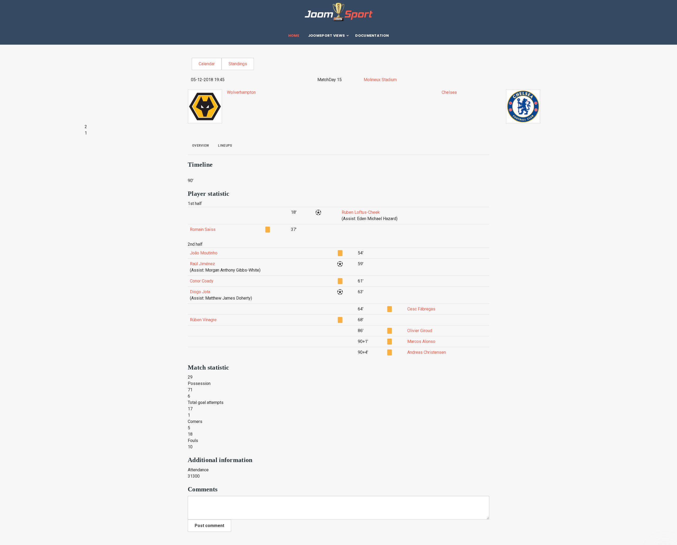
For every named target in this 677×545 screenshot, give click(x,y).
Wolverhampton (241, 92)
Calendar (207, 63)
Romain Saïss (203, 229)
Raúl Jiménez (202, 263)
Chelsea (449, 92)
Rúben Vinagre (203, 319)
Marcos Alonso (421, 341)
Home (293, 35)
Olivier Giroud (419, 330)
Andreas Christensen (426, 352)
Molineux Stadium (380, 79)
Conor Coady (201, 280)
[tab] (200, 145)
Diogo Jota (200, 291)
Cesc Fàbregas (421, 308)
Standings (237, 63)
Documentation (372, 35)
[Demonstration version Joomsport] (338, 12)
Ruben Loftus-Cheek (361, 212)
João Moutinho (203, 252)
